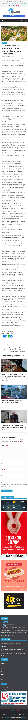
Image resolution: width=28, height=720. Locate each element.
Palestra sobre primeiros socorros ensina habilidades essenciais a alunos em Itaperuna (13, 376)
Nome (3, 463)
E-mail (3, 469)
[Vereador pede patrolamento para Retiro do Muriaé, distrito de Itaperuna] (14, 410)
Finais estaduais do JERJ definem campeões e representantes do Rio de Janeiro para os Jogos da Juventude (12, 645)
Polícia (2, 671)
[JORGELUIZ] (9, 621)
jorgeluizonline (11, 56)
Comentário (4, 445)
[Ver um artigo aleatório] (25, 20)
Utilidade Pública (5, 677)
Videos (2, 679)
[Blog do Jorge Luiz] (2, 20)
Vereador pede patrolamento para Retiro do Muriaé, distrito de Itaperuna (14, 426)
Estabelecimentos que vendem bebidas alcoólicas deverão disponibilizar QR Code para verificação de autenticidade (13, 349)
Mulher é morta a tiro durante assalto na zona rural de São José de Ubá (14, 344)
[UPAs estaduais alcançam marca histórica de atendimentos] (14, 386)
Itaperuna (3, 668)
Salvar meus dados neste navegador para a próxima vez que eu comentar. (14, 485)
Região (2, 674)
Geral (2, 666)
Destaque (4, 42)
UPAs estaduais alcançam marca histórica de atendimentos (12, 401)
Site (2, 476)
